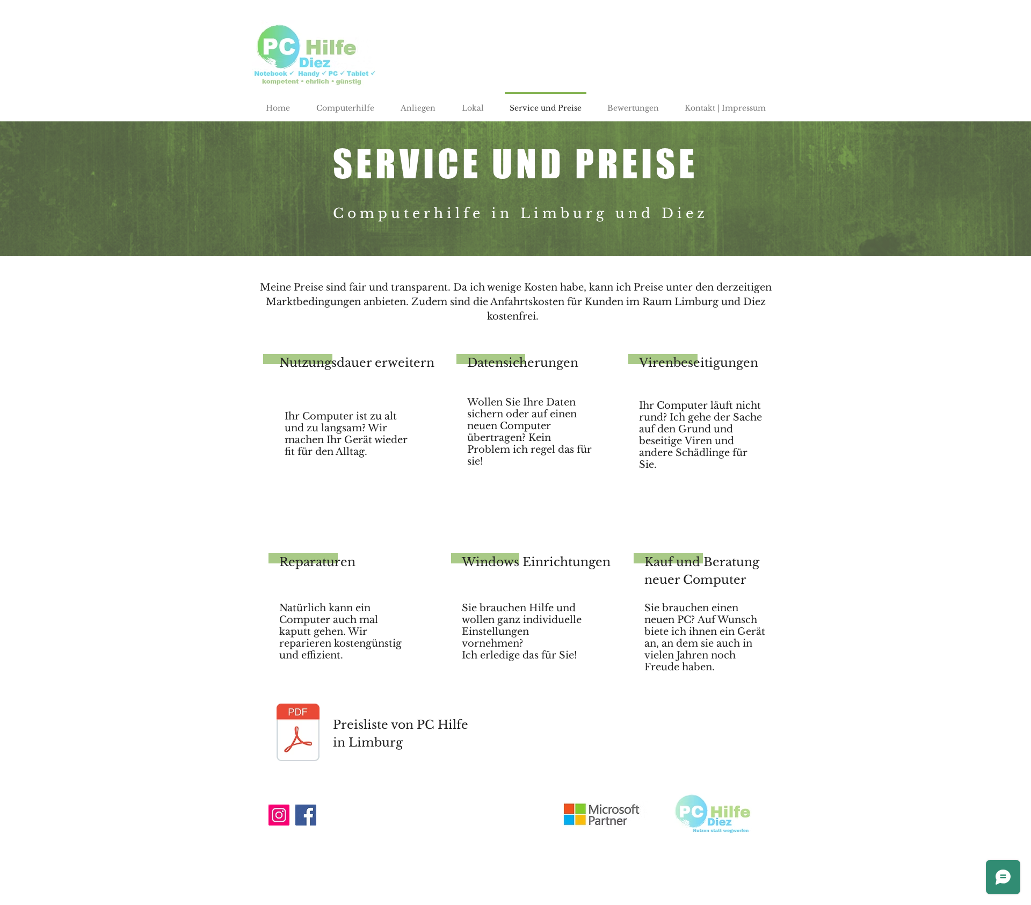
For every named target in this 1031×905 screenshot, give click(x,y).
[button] (417, 103)
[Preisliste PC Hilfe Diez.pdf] (298, 733)
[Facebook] (305, 815)
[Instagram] (278, 815)
